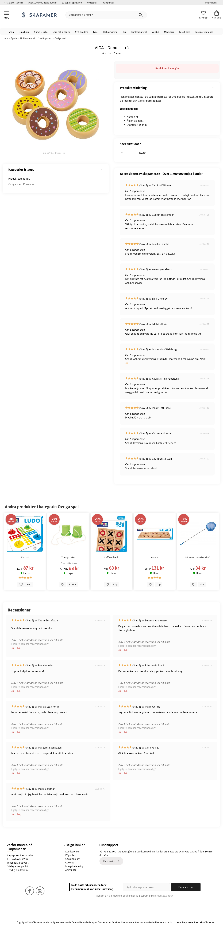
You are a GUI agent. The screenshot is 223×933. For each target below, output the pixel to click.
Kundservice (72, 851)
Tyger (95, 32)
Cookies (69, 862)
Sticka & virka (41, 32)
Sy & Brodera (81, 32)
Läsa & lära (184, 32)
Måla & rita (24, 32)
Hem (5, 38)
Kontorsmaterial (139, 32)
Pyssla (11, 32)
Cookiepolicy (72, 858)
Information (211, 2)
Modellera (169, 32)
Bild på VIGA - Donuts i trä (54, 153)
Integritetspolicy (74, 866)
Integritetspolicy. (163, 895)
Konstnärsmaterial (204, 32)
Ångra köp (70, 869)
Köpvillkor (70, 855)
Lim (124, 32)
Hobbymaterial (110, 32)
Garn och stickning (61, 32)
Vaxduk (155, 32)
